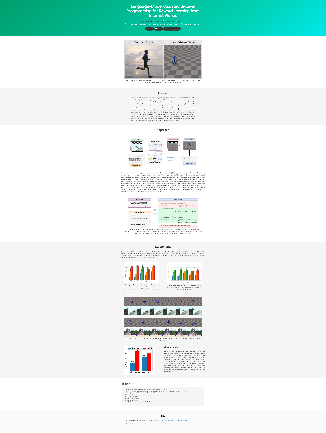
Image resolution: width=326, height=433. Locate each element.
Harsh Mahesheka (146, 21)
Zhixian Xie (159, 21)
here (150, 424)
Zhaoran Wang (170, 21)
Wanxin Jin (181, 21)
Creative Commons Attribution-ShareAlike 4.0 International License (167, 420)
